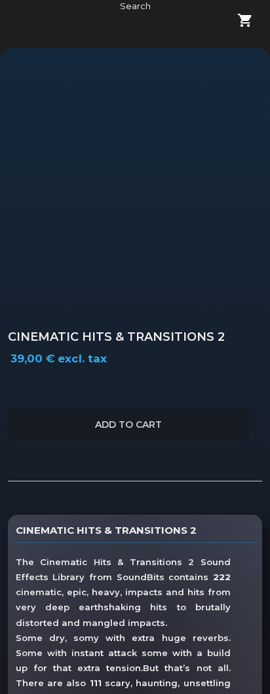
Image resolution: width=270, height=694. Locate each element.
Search (135, 6)
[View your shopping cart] (237, 22)
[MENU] (27, 22)
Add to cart (128, 424)
